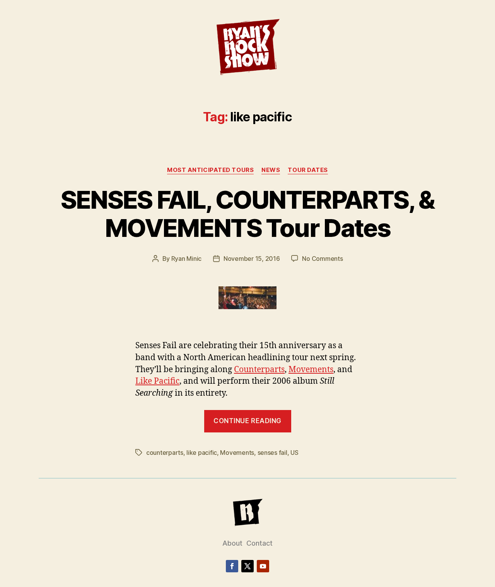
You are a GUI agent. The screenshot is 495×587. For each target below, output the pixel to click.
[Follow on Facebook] (232, 566)
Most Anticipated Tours (210, 170)
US (294, 452)
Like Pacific (157, 381)
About (232, 543)
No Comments (322, 258)
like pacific (201, 452)
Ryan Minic (186, 258)
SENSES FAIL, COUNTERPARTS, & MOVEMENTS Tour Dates (248, 214)
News (270, 170)
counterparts (164, 452)
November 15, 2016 (252, 258)
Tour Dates (308, 170)
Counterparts (259, 369)
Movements (310, 369)
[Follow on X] (247, 566)
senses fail (272, 452)
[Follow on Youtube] (263, 566)
